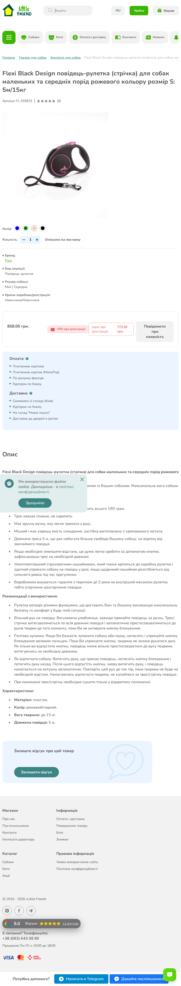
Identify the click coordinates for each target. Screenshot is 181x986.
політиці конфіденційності (46, 489)
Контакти (129, 37)
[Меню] (9, 37)
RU (118, 10)
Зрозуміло (35, 503)
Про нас (8, 819)
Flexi (8, 260)
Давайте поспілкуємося (142, 979)
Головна (8, 57)
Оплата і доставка (93, 37)
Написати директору (18, 839)
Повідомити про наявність (155, 331)
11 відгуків (70, 923)
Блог (60, 832)
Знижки (62, 839)
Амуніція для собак (65, 57)
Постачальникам (15, 826)
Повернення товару (71, 826)
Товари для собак (33, 57)
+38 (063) (20, 938)
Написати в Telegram (85, 979)
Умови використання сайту (77, 862)
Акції (6, 875)
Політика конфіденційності (77, 869)
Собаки (33, 37)
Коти (59, 37)
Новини (158, 37)
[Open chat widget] (169, 974)
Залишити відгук (36, 772)
